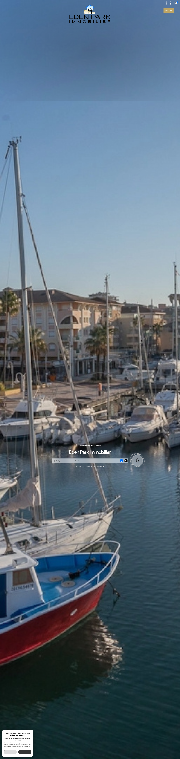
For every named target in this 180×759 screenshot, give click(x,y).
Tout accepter (25, 752)
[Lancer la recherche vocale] (137, 460)
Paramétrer (10, 752)
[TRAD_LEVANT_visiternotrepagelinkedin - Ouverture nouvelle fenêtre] (170, 3)
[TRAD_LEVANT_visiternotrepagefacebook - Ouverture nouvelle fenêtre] (166, 3)
